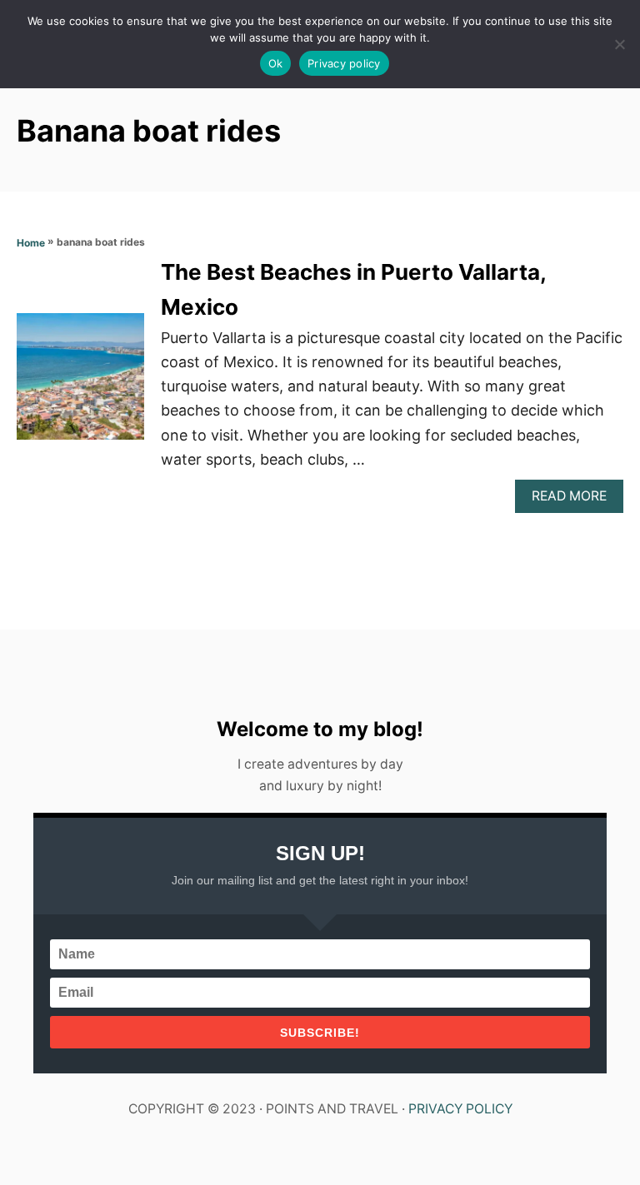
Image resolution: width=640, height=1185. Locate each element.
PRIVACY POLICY (460, 1109)
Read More (575, 500)
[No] (619, 44)
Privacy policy (344, 63)
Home (31, 243)
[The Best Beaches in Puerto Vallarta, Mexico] (80, 384)
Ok (275, 63)
